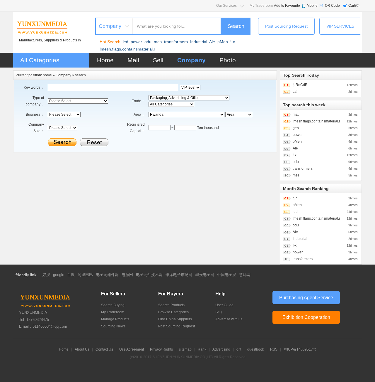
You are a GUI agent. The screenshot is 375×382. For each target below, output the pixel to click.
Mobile (312, 6)
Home (105, 60)
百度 (71, 274)
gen (296, 128)
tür (295, 198)
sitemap (185, 349)
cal (295, 92)
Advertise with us (228, 319)
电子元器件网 (107, 274)
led (125, 41)
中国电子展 (226, 274)
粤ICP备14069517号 (300, 349)
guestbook (255, 349)
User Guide (224, 305)
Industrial (198, 41)
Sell (158, 60)
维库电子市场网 (179, 274)
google (58, 274)
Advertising (221, 349)
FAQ (218, 312)
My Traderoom (261, 6)
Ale (212, 41)
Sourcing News (113, 326)
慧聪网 (244, 274)
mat (296, 114)
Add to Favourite (287, 6)
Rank (202, 349)
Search (236, 26)
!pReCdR (300, 85)
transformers (176, 41)
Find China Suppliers (175, 319)
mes (158, 41)
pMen (222, 41)
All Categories (39, 60)
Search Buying (113, 305)
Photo (227, 60)
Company (191, 60)
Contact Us (104, 349)
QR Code (332, 6)
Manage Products (115, 319)
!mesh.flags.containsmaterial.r (127, 49)
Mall (133, 60)
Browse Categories (173, 312)
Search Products (171, 305)
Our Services (226, 6)
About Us (82, 349)
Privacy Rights (161, 349)
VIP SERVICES (340, 26)
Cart (351, 6)
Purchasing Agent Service (306, 297)
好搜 (46, 274)
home (47, 75)
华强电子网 (204, 274)
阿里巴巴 (85, 274)
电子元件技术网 (149, 274)
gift (238, 349)
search (80, 75)
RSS (273, 349)
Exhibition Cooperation (306, 317)
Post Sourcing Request (286, 26)
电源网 (127, 274)
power (136, 41)
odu (147, 41)
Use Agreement (131, 349)
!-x (232, 41)
